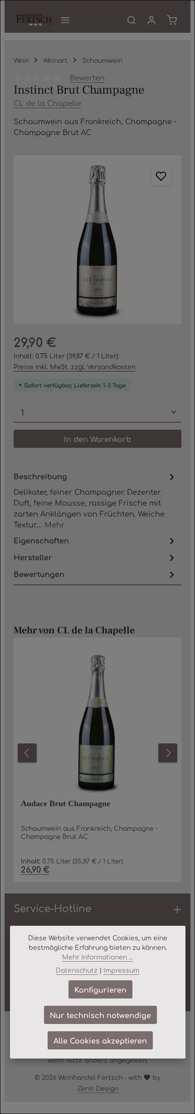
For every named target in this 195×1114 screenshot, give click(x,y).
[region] (97, 240)
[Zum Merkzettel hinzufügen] (161, 176)
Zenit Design (97, 1088)
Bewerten (87, 77)
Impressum (121, 970)
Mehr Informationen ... (97, 957)
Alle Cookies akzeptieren (100, 1040)
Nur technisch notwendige (100, 1015)
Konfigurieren (100, 989)
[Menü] (65, 20)
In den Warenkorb (97, 439)
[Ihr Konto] (151, 20)
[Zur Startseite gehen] (34, 20)
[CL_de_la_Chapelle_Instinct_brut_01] (97, 240)
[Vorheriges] (27, 753)
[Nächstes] (167, 753)
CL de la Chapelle (47, 103)
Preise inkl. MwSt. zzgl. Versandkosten (75, 366)
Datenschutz (77, 970)
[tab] (95, 500)
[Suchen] (131, 20)
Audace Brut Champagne (65, 803)
